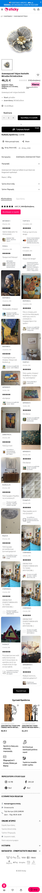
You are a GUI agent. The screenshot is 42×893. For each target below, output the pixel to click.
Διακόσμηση (8, 16)
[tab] (6, 198)
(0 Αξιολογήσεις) (34, 80)
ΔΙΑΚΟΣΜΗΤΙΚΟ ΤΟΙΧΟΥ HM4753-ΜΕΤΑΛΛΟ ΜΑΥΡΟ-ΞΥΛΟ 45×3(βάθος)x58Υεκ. (30, 727)
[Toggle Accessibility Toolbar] (4, 885)
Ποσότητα (8, 113)
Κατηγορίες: (6, 157)
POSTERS (34, 5)
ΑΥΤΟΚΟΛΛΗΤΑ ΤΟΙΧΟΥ (20, 5)
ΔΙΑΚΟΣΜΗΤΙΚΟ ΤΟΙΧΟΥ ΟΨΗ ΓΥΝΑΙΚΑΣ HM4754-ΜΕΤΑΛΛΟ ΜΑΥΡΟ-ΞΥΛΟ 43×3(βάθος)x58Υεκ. (10, 728)
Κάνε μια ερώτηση (12, 141)
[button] (38, 74)
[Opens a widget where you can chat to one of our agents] (34, 889)
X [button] (40, 2)
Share (27, 141)
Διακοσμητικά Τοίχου (21, 16)
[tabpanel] (21, 449)
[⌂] (4, 890)
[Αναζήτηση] (34, 9)
